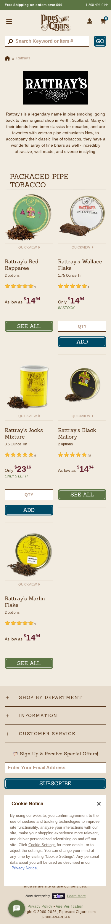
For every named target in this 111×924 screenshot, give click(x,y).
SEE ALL (29, 326)
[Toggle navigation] (9, 21)
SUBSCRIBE (55, 783)
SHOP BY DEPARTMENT (50, 697)
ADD (82, 341)
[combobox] (47, 41)
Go (100, 41)
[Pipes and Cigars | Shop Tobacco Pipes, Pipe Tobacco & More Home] (55, 25)
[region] (55, 840)
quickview (28, 247)
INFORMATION (38, 715)
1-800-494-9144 (97, 5)
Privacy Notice (24, 868)
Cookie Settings (42, 845)
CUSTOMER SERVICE (47, 733)
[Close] (98, 803)
